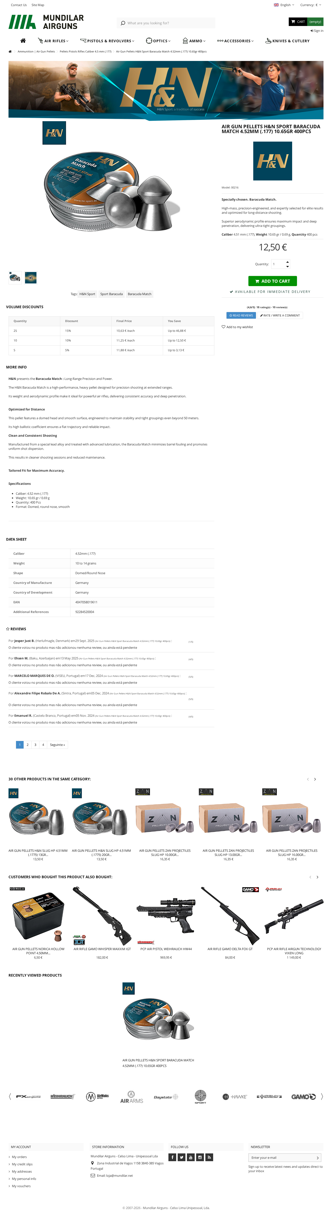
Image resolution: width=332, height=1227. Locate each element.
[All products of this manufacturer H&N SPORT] (272, 161)
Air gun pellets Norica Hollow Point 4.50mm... (38, 951)
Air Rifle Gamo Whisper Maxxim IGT (102, 949)
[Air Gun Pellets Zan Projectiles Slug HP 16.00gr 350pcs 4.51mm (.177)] (291, 817)
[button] (53, 41)
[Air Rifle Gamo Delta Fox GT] (230, 916)
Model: (226, 187)
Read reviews (242, 315)
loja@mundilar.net (119, 1175)
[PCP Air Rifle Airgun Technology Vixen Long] (294, 916)
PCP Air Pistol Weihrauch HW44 (166, 949)
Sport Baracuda (111, 294)
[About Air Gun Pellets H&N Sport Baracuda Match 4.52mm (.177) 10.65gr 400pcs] (160, 1018)
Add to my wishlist (240, 327)
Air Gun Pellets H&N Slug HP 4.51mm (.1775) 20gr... (101, 852)
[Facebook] (172, 1157)
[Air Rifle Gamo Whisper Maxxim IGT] (102, 916)
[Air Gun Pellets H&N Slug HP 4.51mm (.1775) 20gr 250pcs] (101, 817)
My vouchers (21, 1186)
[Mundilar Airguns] (46, 22)
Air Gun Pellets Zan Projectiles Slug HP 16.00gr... (291, 852)
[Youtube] (191, 1157)
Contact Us (19, 5)
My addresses (22, 1171)
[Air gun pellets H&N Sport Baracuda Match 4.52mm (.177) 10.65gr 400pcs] (15, 277)
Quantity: (262, 264)
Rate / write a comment (281, 315)
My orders (19, 1157)
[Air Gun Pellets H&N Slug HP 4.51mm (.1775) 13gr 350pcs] (38, 817)
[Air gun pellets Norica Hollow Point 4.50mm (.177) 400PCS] (38, 916)
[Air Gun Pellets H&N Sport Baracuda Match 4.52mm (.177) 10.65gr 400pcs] (30, 277)
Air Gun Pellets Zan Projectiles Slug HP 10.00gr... (165, 852)
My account (21, 1147)
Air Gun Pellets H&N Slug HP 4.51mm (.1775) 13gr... (38, 852)
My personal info (24, 1178)
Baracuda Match (139, 294)
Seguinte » (57, 744)
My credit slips (22, 1164)
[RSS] (209, 1157)
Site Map (38, 5)
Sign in (318, 30)
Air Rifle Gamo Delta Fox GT (230, 949)
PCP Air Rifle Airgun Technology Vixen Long (294, 951)
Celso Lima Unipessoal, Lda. (190, 1208)
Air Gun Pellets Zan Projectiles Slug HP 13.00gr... (228, 852)
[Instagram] (200, 1157)
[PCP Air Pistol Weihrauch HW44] (166, 916)
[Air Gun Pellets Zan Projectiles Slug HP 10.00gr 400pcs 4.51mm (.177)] (164, 817)
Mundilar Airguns (155, 1208)
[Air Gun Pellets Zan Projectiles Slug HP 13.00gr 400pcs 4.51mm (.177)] (228, 817)
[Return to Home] (10, 52)
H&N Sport (87, 294)
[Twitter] (181, 1157)
